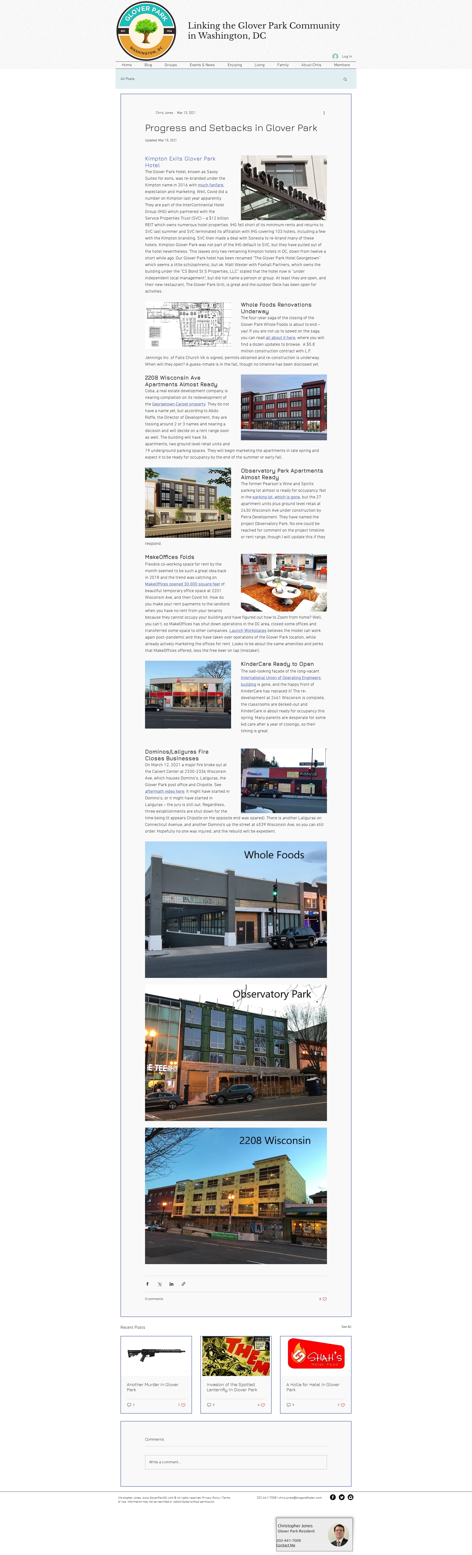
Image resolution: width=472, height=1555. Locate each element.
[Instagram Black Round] (351, 1497)
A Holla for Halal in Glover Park (312, 1387)
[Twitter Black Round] (342, 1497)
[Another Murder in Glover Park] (156, 1356)
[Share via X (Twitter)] (159, 1284)
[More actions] (324, 113)
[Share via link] (183, 1284)
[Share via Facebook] (147, 1284)
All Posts (127, 79)
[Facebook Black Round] (333, 1497)
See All (346, 1327)
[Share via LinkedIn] (171, 1284)
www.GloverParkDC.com (157, 1498)
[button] (345, 79)
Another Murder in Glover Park (152, 1387)
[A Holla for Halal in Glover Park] (315, 1356)
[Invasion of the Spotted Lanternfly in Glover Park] (236, 1356)
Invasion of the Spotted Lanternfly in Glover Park (232, 1387)
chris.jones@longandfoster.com (300, 1498)
